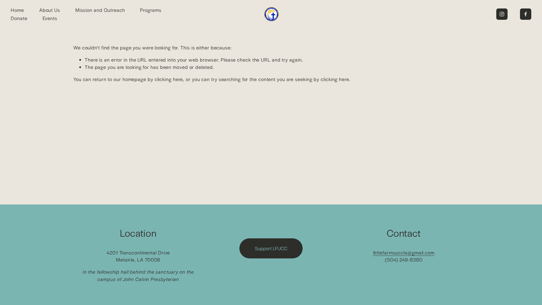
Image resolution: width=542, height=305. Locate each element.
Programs (150, 9)
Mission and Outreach (100, 9)
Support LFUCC (271, 248)
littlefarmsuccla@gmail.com (403, 252)
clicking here (169, 79)
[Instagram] (502, 14)
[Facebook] (525, 14)
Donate (19, 18)
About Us (49, 9)
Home (17, 9)
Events (50, 18)
